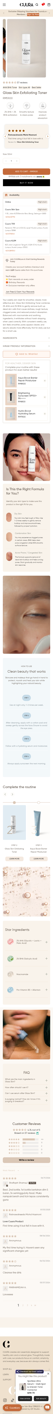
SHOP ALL (7, 1369)
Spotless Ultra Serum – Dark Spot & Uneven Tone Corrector (36, 1385)
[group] (26, 13)
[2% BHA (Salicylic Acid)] (26, 954)
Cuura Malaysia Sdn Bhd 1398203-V (26, 1406)
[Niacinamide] (26, 969)
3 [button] (27, 1305)
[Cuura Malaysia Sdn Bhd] (27, 4)
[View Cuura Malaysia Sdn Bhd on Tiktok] (12, 1400)
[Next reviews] (48, 136)
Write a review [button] (26, 1160)
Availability (14, 195)
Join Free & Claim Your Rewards (20, 292)
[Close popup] (48, 1373)
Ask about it (41, 1398)
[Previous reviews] (5, 136)
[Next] (49, 13)
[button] (37, 5)
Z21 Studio (35, 1409)
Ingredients (10, 338)
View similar (25, 1398)
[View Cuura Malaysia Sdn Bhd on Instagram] (5, 1400)
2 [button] (22, 1305)
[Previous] (4, 13)
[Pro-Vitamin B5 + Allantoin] (26, 985)
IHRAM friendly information (19, 346)
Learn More (14, 859)
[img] (9, 1178)
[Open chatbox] (47, 1407)
